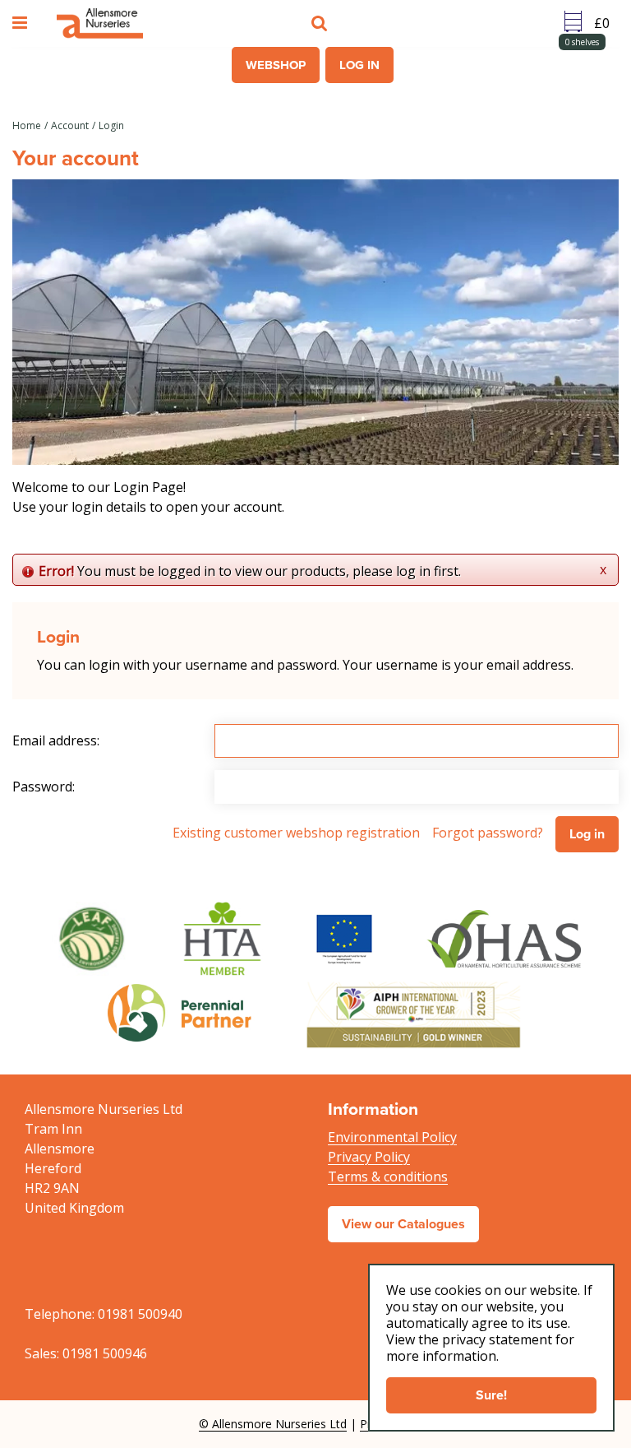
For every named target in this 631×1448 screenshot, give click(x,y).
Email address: (55, 740)
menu (22, 23)
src (321, 23)
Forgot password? (487, 833)
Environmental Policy (392, 1137)
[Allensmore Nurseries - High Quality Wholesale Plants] (100, 23)
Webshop (276, 65)
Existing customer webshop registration (296, 833)
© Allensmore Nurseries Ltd (273, 1424)
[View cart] (606, 23)
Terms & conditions (388, 1176)
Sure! (491, 1394)
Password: (43, 786)
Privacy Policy (369, 1157)
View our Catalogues (403, 1223)
